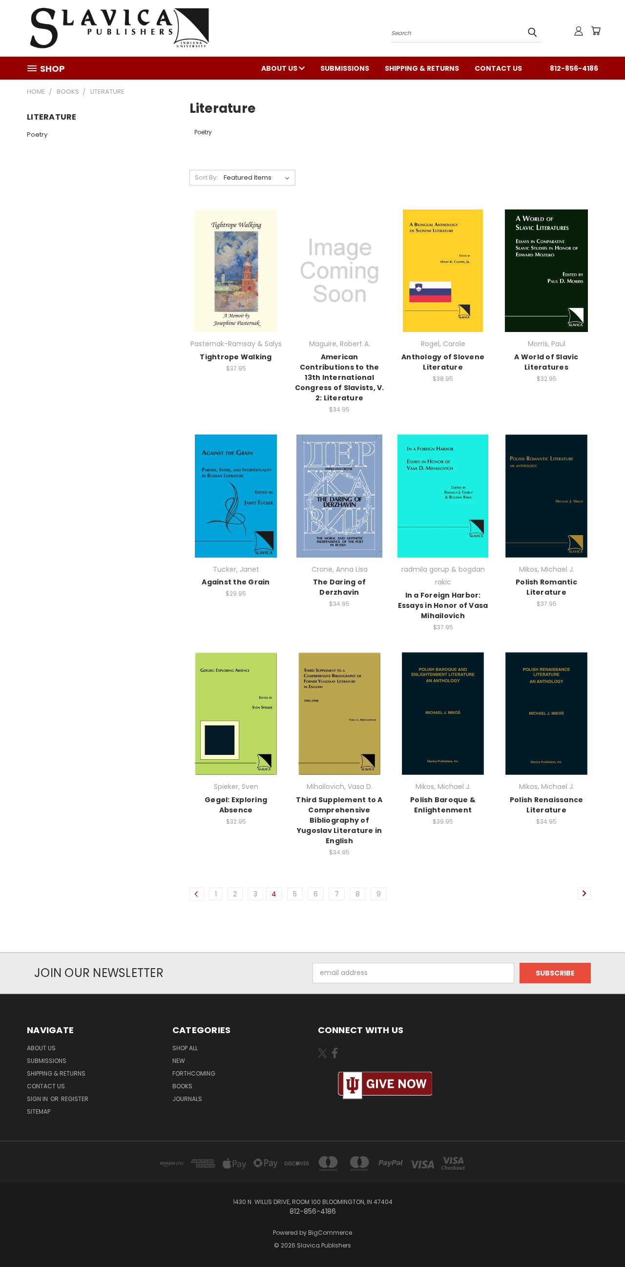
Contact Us (498, 68)
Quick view (235, 269)
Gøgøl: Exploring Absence (236, 805)
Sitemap (38, 1111)
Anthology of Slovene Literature (442, 362)
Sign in (38, 1099)
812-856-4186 (574, 68)
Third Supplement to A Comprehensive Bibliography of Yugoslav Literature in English (339, 820)
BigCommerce (330, 1232)
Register (74, 1099)
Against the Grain (236, 582)
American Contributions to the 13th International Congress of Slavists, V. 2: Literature (339, 377)
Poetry (37, 134)
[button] (385, 1086)
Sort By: (206, 177)
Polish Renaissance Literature (546, 805)
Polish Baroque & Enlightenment (443, 805)
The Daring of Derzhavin (339, 587)
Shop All (185, 1048)
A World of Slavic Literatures (546, 362)
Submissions (344, 68)
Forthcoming (193, 1073)
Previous (599, 1236)
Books (182, 1086)
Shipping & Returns (422, 68)
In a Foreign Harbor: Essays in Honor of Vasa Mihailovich (443, 605)
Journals (187, 1099)
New (178, 1061)
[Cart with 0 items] (596, 31)
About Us (280, 68)
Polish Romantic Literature (546, 587)
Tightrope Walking (235, 357)
